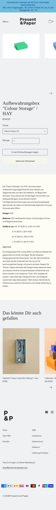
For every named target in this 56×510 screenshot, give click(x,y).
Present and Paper (19, 496)
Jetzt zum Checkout (25, 161)
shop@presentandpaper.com (15, 467)
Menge (6, 140)
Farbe (5, 125)
